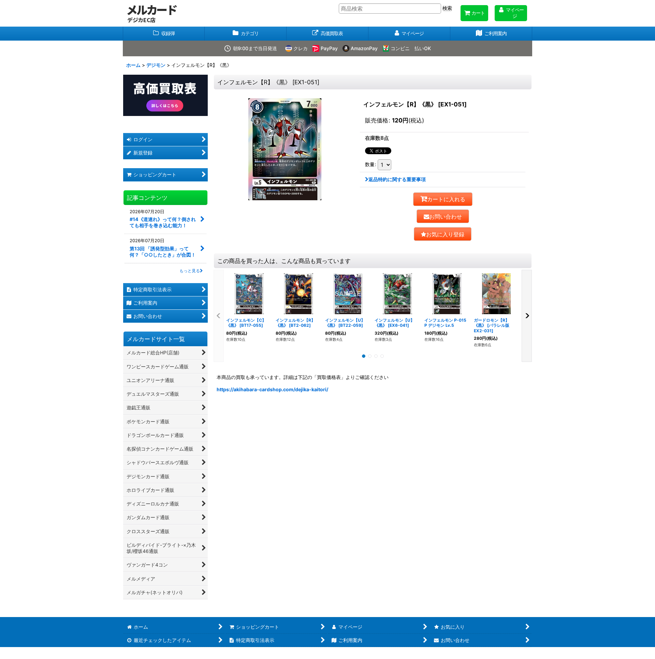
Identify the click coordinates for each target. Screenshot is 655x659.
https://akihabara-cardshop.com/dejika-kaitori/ (272, 389)
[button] (442, 234)
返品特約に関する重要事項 (397, 179)
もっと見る (189, 270)
